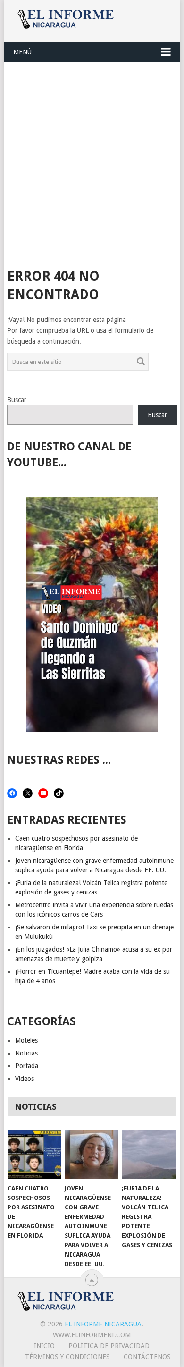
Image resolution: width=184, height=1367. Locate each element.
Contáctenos (147, 1356)
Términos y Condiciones (67, 1356)
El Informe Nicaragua (103, 1324)
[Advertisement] (92, 159)
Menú (22, 52)
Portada (26, 1066)
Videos (24, 1078)
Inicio (44, 1346)
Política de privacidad (109, 1346)
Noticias (26, 1053)
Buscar (16, 400)
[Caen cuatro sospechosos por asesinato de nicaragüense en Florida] (34, 1155)
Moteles (26, 1040)
